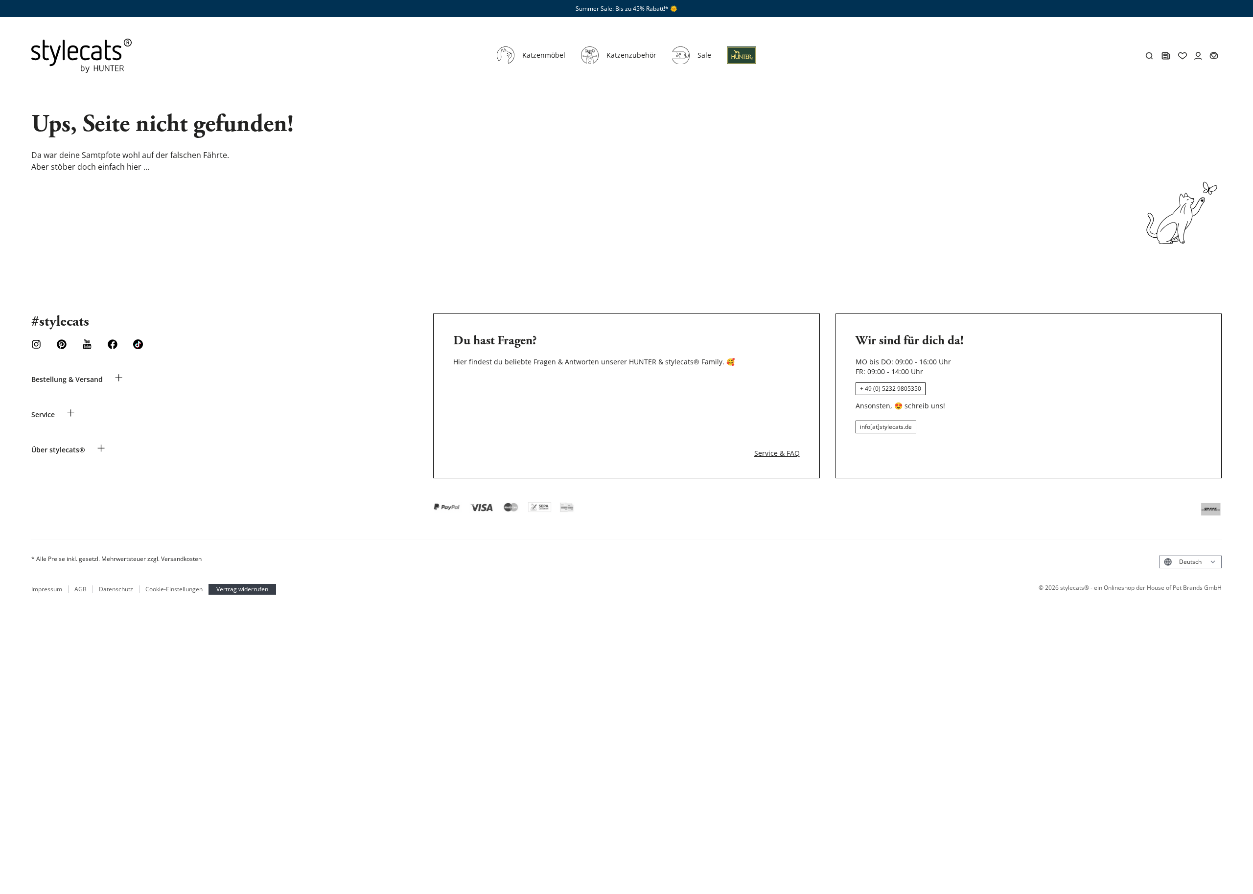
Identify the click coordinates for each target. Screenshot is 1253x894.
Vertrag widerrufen (242, 589)
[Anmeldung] (741, 61)
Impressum (46, 589)
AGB (80, 589)
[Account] (1198, 56)
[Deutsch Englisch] (1190, 561)
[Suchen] (1149, 56)
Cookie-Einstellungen (174, 589)
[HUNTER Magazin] (1166, 56)
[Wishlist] (1182, 56)
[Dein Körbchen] (1214, 56)
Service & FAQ (777, 453)
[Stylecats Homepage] (81, 56)
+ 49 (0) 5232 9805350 (890, 388)
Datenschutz (116, 589)
